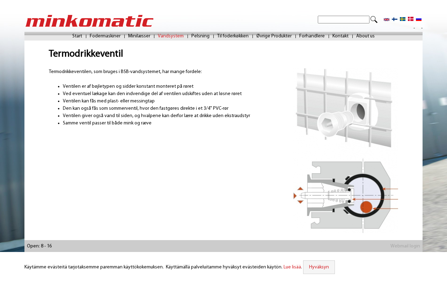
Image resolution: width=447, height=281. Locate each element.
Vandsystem (171, 36)
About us (365, 36)
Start (77, 36)
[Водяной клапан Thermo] (419, 19)
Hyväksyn (319, 267)
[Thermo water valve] (386, 19)
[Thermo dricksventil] (402, 19)
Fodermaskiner (105, 36)
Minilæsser (139, 36)
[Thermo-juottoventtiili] (394, 19)
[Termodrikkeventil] (410, 19)
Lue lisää (292, 267)
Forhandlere (312, 36)
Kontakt (340, 36)
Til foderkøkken (233, 36)
